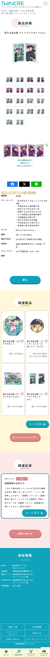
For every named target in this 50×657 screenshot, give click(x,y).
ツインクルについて (43, 654)
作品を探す (19, 655)
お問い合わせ (25, 533)
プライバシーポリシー (13, 633)
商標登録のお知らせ (15, 483)
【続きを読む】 (25, 506)
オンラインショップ (31, 654)
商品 (22, 479)
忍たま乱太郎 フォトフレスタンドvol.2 (35, 396)
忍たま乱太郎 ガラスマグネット (12, 342)
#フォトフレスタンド (11, 192)
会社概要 (36, 627)
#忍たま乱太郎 (28, 192)
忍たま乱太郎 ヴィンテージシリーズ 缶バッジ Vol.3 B (36, 344)
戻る (25, 279)
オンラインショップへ (25, 437)
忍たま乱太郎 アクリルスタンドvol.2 (11, 395)
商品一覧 (12, 627)
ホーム (6, 655)
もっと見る (36, 424)
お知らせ (36, 633)
